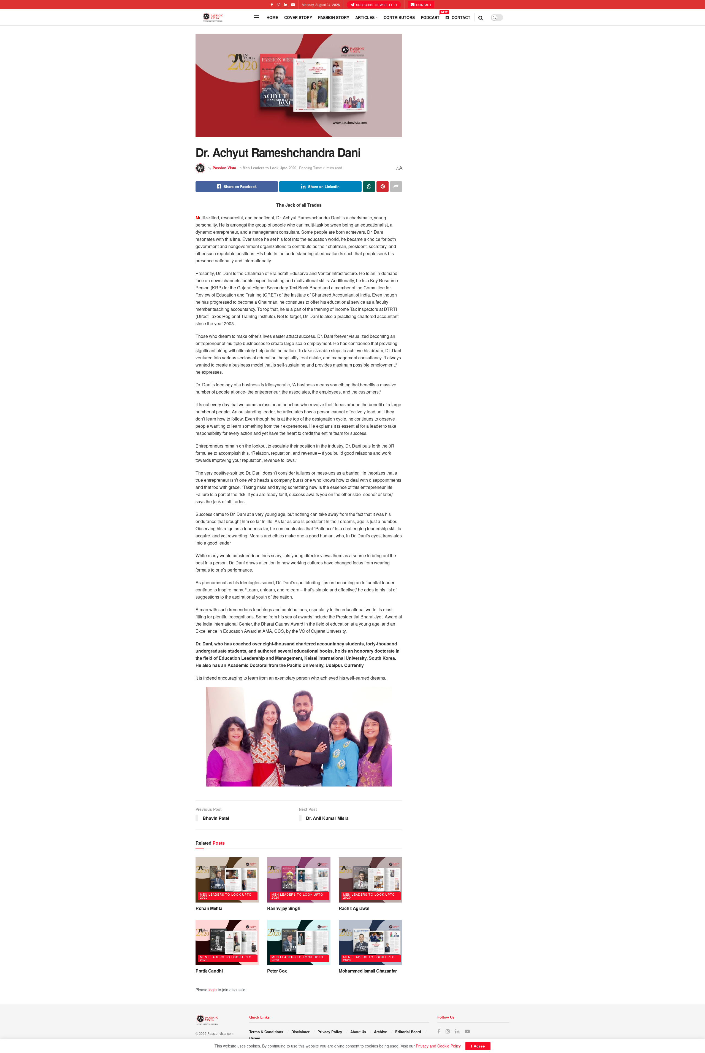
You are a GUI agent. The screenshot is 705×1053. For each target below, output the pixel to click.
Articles (365, 17)
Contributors (399, 17)
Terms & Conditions (266, 1031)
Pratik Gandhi (209, 971)
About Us (358, 1031)
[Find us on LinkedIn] (285, 4)
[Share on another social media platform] (396, 186)
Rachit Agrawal (354, 908)
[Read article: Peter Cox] (298, 942)
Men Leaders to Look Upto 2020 (269, 167)
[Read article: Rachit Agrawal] (370, 880)
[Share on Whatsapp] (369, 186)
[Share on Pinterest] (382, 186)
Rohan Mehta (209, 908)
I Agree (478, 1046)
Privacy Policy (330, 1031)
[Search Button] (480, 17)
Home (272, 17)
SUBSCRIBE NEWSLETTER (376, 4)
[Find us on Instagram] (278, 4)
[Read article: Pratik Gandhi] (227, 942)
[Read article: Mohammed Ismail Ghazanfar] (370, 942)
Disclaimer (300, 1031)
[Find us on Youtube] (293, 4)
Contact (423, 4)
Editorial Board (408, 1031)
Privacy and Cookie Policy (438, 1046)
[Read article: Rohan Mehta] (227, 880)
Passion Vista (224, 167)
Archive (380, 1031)
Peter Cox (277, 971)
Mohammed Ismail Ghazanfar (368, 971)
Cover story (298, 17)
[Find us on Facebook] (272, 4)
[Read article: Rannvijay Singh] (298, 880)
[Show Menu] (256, 17)
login (212, 989)
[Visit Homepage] (223, 17)
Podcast (430, 16)
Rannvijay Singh (283, 908)
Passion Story (333, 17)
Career (254, 1038)
